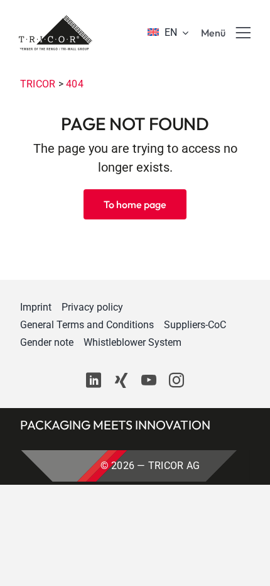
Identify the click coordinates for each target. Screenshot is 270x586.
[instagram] (176, 380)
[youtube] (148, 380)
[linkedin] (93, 380)
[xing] (121, 380)
